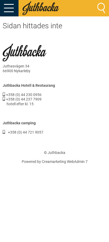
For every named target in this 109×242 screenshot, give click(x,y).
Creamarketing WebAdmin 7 (65, 161)
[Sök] (101, 8)
